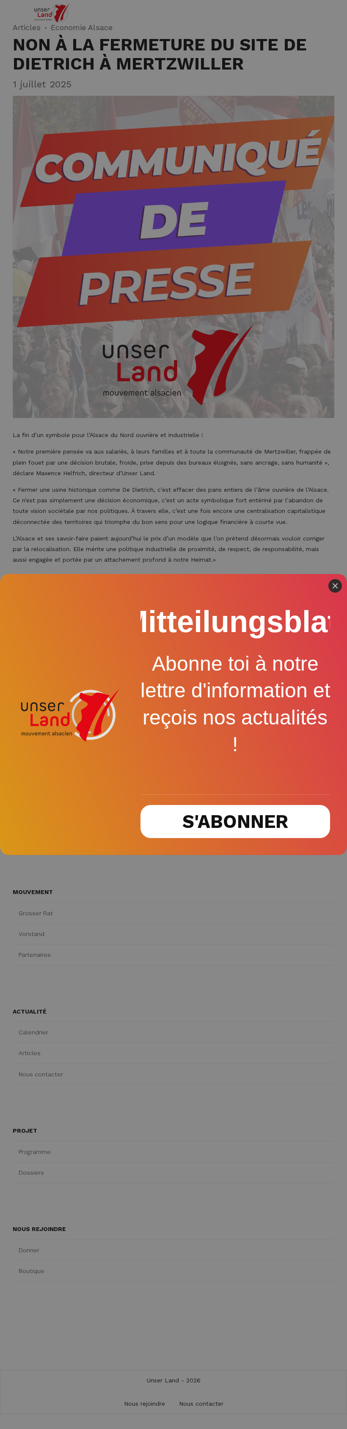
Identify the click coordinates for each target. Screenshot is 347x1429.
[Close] (335, 586)
